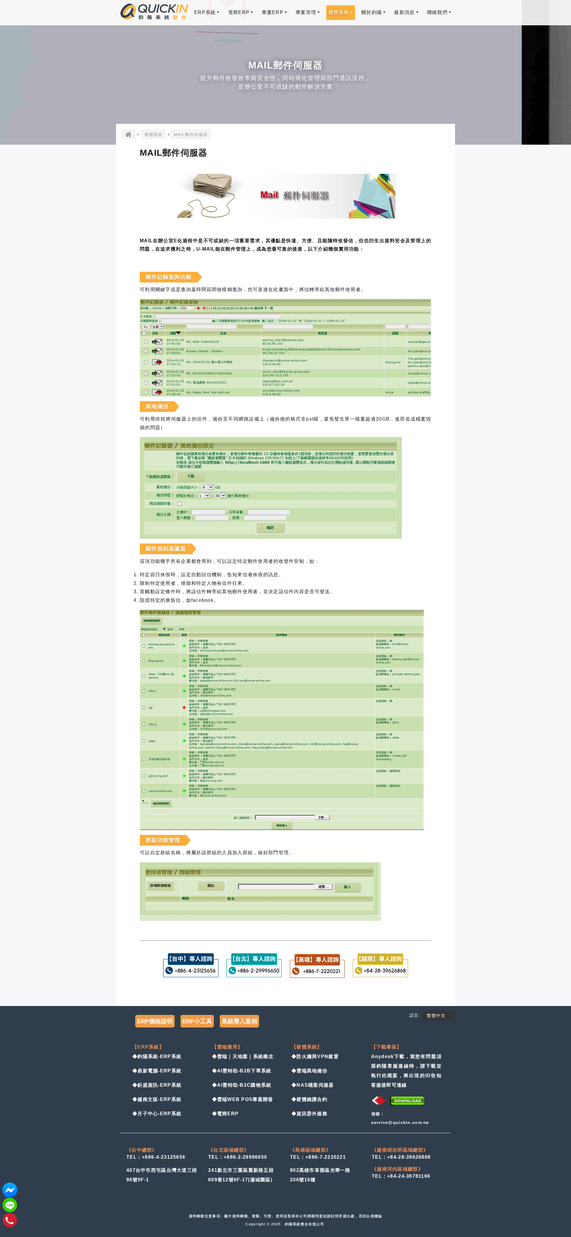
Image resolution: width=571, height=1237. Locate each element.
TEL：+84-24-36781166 (401, 1176)
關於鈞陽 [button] (371, 12)
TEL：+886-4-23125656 (155, 1157)
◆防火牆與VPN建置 (315, 1056)
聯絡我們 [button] (437, 12)
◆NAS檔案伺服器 (312, 1085)
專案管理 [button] (306, 12)
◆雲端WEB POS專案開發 (242, 1099)
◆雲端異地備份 (309, 1070)
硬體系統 (154, 134)
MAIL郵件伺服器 (191, 134)
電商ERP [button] (239, 12)
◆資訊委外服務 (309, 1113)
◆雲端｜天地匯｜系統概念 (243, 1056)
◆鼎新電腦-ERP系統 (156, 1070)
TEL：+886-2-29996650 (237, 1157)
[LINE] (9, 1204)
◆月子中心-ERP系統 (156, 1113)
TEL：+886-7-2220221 (318, 1157)
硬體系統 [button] (339, 12)
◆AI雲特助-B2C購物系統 (242, 1085)
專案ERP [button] (272, 12)
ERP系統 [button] (205, 12)
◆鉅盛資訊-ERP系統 (156, 1085)
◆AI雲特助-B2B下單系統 (242, 1070)
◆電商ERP (225, 1113)
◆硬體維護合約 (309, 1099)
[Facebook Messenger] (9, 1189)
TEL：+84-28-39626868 (401, 1157)
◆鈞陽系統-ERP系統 (156, 1056)
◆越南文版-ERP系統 (156, 1099)
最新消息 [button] (404, 12)
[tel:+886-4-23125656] (9, 1219)
